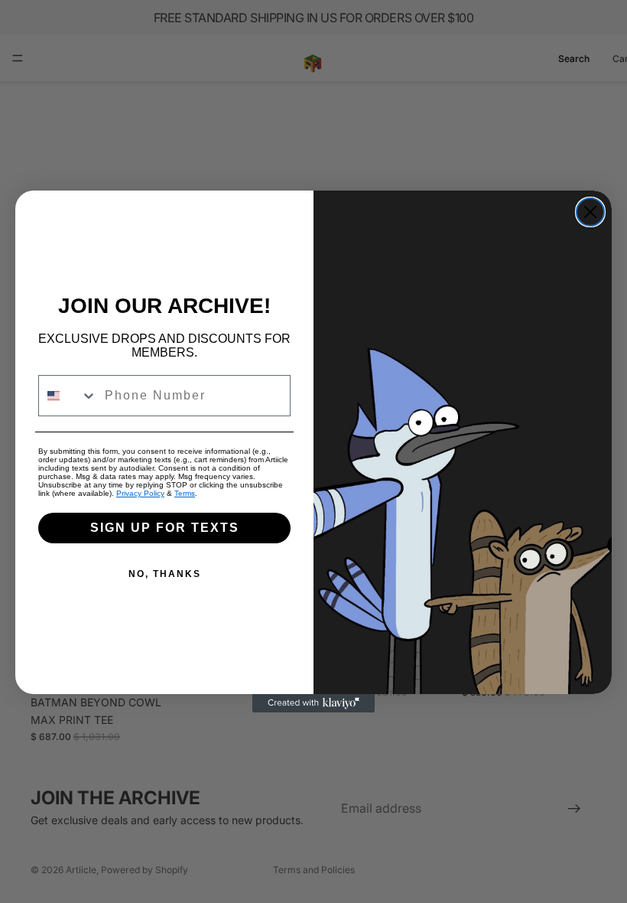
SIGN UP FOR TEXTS (164, 527)
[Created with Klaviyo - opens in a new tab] (313, 703)
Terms (184, 493)
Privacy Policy (140, 493)
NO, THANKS (164, 574)
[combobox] (68, 396)
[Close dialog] (590, 212)
